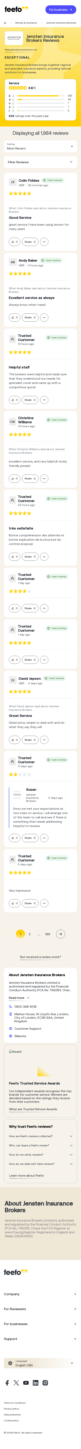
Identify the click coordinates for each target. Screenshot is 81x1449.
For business (58, 10)
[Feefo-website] (16, 9)
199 (47, 934)
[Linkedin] (35, 1383)
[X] (16, 1383)
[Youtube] (26, 1383)
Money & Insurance (26, 22)
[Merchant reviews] (14, 38)
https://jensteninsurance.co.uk (21, 49)
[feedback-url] (20, 193)
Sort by (11, 144)
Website (20, 1036)
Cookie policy (11, 1420)
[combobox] (40, 146)
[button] (40, 146)
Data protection (12, 1414)
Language (21, 1361)
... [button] (38, 934)
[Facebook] (6, 1383)
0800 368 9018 (25, 1006)
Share (28, 241)
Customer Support (27, 1028)
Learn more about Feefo (26, 1175)
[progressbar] (38, 95)
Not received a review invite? (40, 957)
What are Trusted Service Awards (33, 1109)
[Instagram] (45, 1383)
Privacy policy (11, 1408)
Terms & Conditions (15, 1402)
